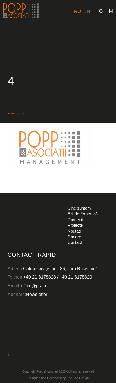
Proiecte (75, 225)
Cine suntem (79, 208)
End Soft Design (78, 378)
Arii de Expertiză (83, 213)
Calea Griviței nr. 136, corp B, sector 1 (60, 268)
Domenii (75, 219)
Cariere (74, 236)
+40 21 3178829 (75, 276)
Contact (75, 242)
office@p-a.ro (34, 285)
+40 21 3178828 (39, 276)
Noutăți (74, 231)
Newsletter (36, 294)
